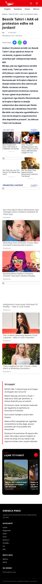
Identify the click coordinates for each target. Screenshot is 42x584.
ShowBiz (6, 543)
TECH (5, 537)
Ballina (4, 14)
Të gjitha (7, 9)
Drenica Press (12, 510)
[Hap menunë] (36, 3)
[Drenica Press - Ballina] (9, 3)
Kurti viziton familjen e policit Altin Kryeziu (18, 415)
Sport (5, 534)
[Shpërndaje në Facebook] (15, 43)
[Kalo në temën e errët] (31, 3)
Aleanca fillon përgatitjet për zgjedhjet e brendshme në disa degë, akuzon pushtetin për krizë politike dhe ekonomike (20, 425)
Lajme (5, 527)
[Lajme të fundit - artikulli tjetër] (36, 455)
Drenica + (6, 540)
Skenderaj (18, 9)
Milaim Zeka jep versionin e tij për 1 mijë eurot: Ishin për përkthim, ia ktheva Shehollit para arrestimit (19, 398)
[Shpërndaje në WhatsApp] (20, 43)
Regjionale (7, 530)
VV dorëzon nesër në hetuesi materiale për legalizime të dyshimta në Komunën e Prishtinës (20, 408)
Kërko (5, 562)
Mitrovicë (36, 9)
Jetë (4, 549)
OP (4, 546)
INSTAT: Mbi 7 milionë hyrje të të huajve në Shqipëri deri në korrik (21, 390)
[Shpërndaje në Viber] (25, 43)
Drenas (27, 9)
